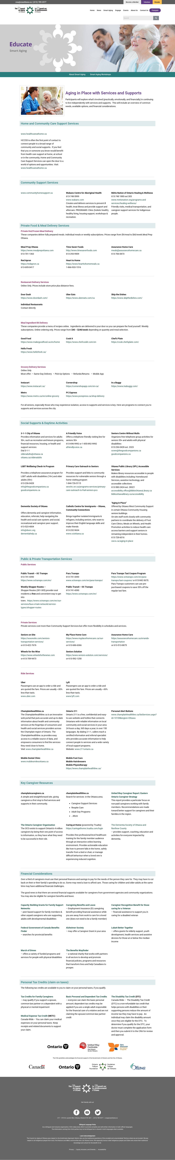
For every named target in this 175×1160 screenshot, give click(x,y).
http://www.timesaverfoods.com (81, 250)
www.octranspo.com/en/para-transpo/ (84, 580)
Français (155, 10)
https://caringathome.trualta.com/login (84, 828)
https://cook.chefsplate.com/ (125, 342)
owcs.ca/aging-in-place (122, 541)
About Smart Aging (77, 74)
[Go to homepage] (88, 1088)
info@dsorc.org (28, 530)
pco (96, 490)
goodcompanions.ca (121, 454)
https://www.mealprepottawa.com (37, 250)
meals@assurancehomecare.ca (126, 250)
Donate (157, 2)
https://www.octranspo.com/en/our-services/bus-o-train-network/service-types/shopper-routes (41, 604)
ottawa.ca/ (26, 457)
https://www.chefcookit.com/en (81, 342)
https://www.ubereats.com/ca (80, 298)
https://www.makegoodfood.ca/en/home (40, 342)
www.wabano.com (75, 200)
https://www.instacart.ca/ (33, 386)
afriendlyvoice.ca (74, 447)
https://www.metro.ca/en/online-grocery (40, 396)
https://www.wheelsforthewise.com (38, 655)
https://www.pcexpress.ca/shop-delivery (85, 396)
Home (92, 10)
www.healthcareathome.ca (34, 134)
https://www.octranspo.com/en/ (36, 580)
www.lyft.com (72, 696)
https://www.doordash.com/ (34, 298)
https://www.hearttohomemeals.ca (82, 264)
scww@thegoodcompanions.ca (126, 450)
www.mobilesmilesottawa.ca (34, 761)
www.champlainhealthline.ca (39, 749)
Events (125, 10)
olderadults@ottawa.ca (32, 454)
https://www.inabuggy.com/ (124, 386)
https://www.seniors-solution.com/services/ (87, 655)
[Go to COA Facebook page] (76, 1112)
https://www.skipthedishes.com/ (126, 298)
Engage (118, 10)
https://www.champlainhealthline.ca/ (83, 768)
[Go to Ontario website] (69, 1066)
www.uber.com (28, 696)
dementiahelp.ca (29, 533)
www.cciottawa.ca (75, 533)
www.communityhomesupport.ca (37, 193)
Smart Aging (108, 10)
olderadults (36, 457)
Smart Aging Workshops (100, 74)
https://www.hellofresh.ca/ (33, 352)
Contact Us (144, 10)
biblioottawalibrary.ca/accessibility (127, 494)
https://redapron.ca (30, 264)
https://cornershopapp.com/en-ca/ (82, 386)
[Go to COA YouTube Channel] (87, 1112)
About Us (134, 10)
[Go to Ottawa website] (138, 1066)
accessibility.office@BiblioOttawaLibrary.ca (131, 490)
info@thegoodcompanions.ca (35, 486)
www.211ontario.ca (84, 749)
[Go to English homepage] (31, 10)
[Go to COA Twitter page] (98, 1112)
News (99, 10)
